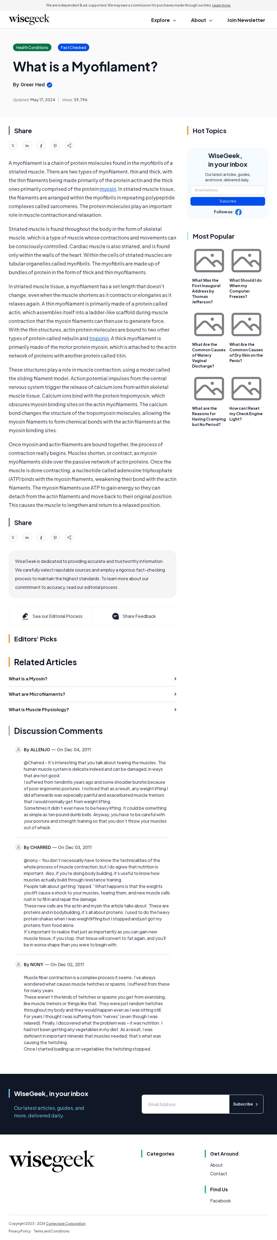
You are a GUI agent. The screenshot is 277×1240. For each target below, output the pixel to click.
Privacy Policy (20, 1231)
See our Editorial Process (57, 616)
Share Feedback (139, 616)
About (216, 1165)
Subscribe (228, 201)
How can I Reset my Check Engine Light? (246, 413)
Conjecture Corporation (65, 1224)
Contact (218, 1173)
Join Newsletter (246, 20)
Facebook (220, 1200)
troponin (99, 338)
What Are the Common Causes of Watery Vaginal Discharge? (209, 355)
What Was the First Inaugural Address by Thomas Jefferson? (206, 291)
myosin (108, 189)
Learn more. (221, 5)
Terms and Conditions (52, 1231)
